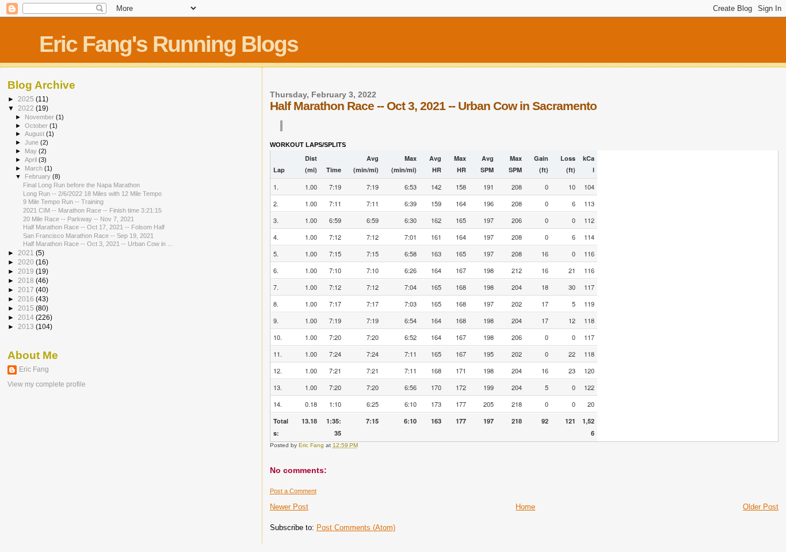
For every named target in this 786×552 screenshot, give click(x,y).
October (37, 125)
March (34, 168)
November (40, 117)
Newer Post (289, 506)
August (35, 133)
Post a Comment (293, 490)
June (32, 142)
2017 (27, 289)
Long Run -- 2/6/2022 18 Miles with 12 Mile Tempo (92, 193)
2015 (27, 308)
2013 (27, 326)
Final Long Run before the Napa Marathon (81, 185)
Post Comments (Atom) (355, 527)
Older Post (761, 506)
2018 (27, 280)
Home (525, 506)
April (32, 159)
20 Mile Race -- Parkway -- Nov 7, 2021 (78, 218)
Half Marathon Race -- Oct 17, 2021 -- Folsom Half (94, 227)
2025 (27, 99)
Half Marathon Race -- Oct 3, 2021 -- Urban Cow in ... (98, 243)
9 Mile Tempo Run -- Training (63, 201)
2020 (27, 262)
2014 (27, 317)
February (38, 176)
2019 (27, 271)
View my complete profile (46, 384)
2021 (27, 252)
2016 (27, 299)
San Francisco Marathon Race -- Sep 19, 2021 (88, 235)
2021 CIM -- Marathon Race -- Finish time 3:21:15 (92, 210)
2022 (27, 108)
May (32, 151)
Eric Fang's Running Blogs (168, 44)
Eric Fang (34, 369)
